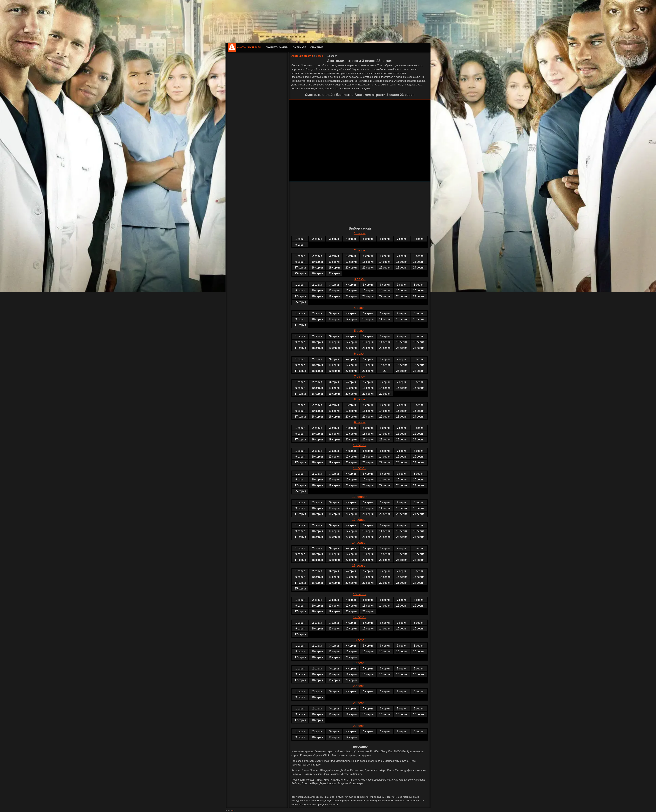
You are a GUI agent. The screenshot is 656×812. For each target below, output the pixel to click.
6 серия (385, 238)
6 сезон (360, 353)
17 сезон (359, 617)
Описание (316, 47)
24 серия (418, 267)
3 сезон (320, 55)
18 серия (317, 267)
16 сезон (359, 594)
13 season (359, 519)
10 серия (317, 261)
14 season (359, 542)
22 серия (385, 267)
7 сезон (360, 376)
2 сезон (360, 250)
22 (384, 370)
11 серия (334, 261)
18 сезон (359, 640)
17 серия (300, 267)
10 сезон (359, 445)
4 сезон (360, 308)
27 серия (334, 273)
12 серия (351, 261)
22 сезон (359, 726)
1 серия (300, 238)
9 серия (300, 244)
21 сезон (359, 703)
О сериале (299, 47)
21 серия (368, 267)
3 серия (334, 238)
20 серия (351, 267)
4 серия (351, 238)
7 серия (402, 238)
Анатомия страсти (249, 47)
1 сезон (360, 233)
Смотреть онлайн (277, 47)
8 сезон (360, 399)
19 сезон (359, 663)
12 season (359, 497)
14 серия (385, 261)
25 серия (300, 273)
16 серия (418, 261)
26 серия (317, 273)
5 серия (368, 238)
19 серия (334, 267)
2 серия (317, 238)
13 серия (368, 261)
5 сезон (360, 330)
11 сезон (359, 468)
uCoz (233, 810)
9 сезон (360, 422)
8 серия (418, 238)
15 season (359, 565)
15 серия (401, 261)
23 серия (401, 267)
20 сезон (359, 686)
